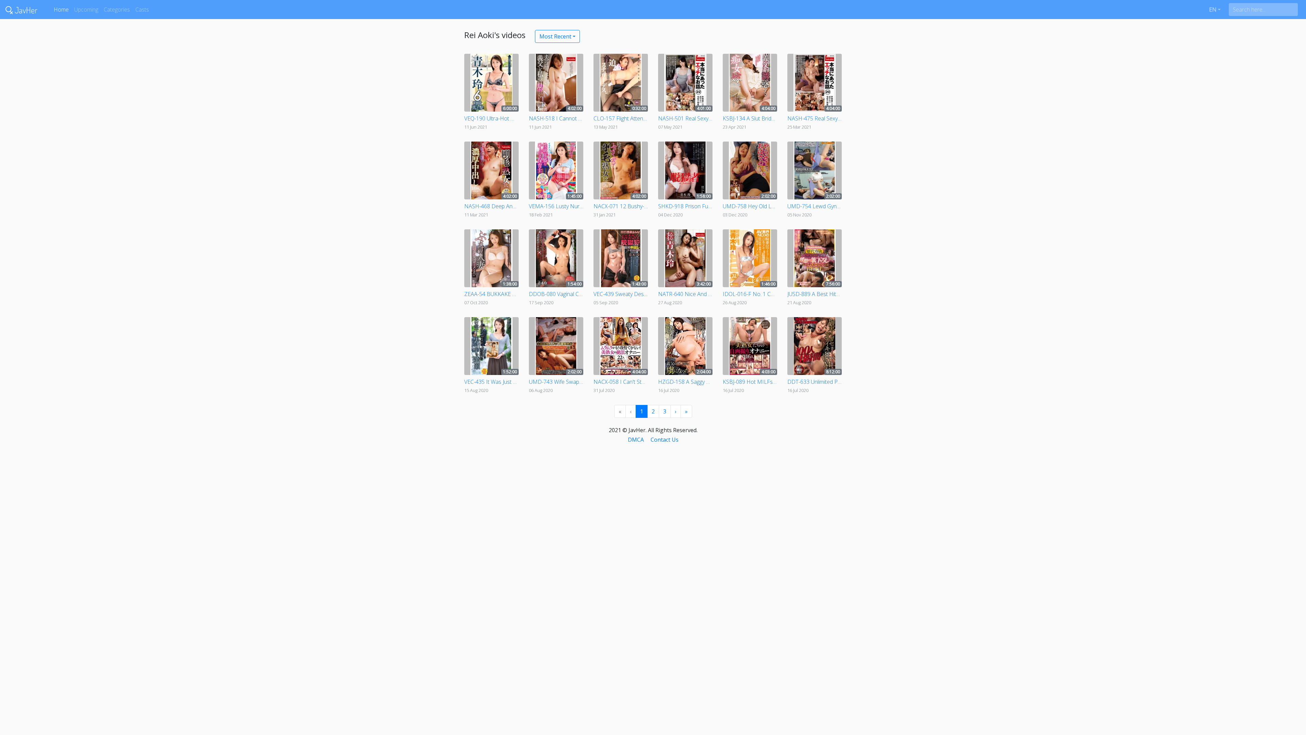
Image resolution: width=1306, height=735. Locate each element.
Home (61, 9)
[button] (1214, 9)
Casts (142, 9)
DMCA (636, 439)
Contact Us (665, 439)
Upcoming (86, 9)
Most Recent (555, 36)
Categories (117, 9)
